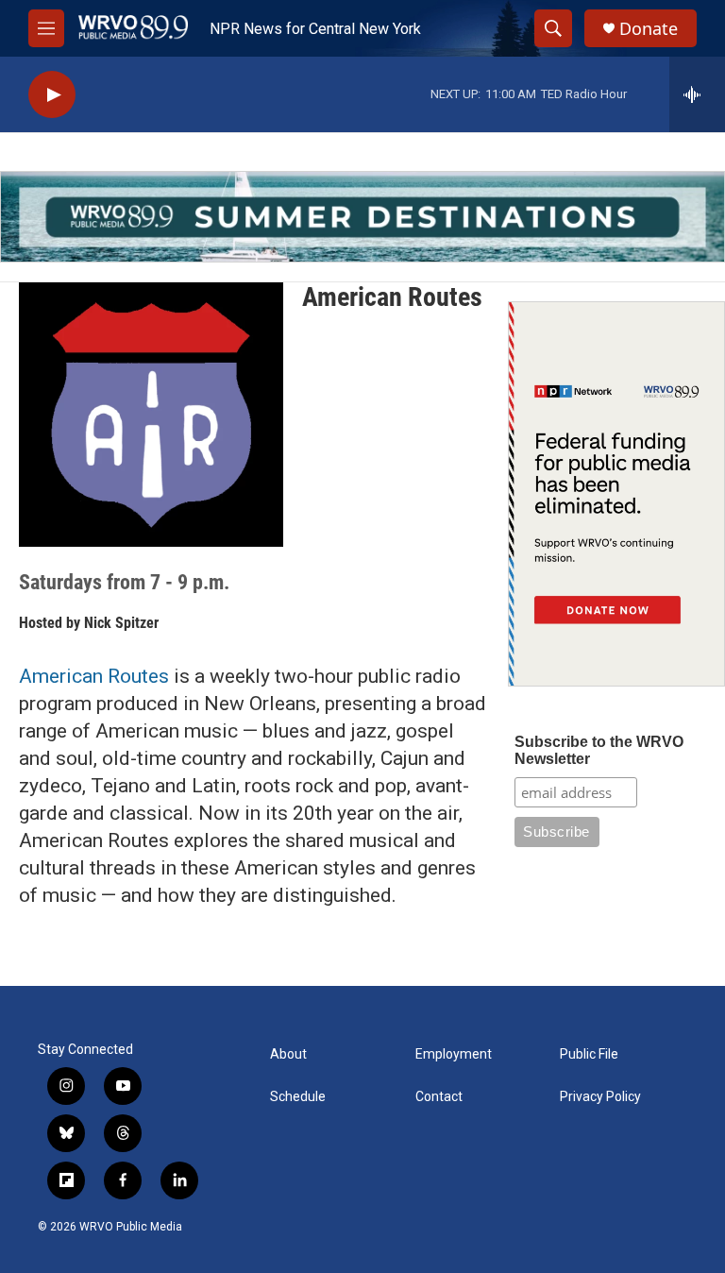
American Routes (94, 676)
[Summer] (362, 217)
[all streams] (697, 94)
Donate (648, 29)
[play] (52, 95)
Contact (439, 1097)
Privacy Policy (600, 1097)
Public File (589, 1054)
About (288, 1054)
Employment (453, 1054)
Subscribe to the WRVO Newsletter (598, 750)
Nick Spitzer (121, 623)
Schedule (298, 1097)
